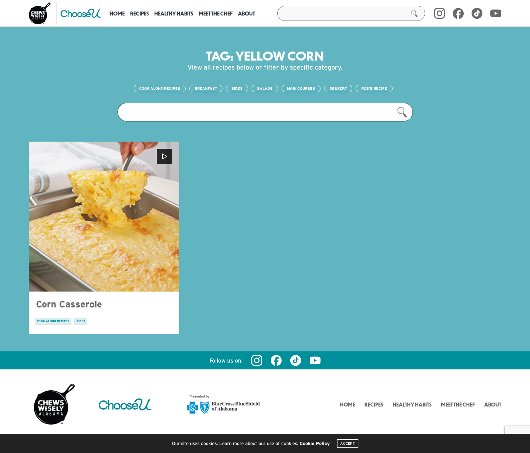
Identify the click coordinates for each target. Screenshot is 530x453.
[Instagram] (439, 13)
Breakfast (206, 88)
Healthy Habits (173, 13)
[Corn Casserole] (104, 217)
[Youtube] (495, 13)
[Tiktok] (295, 360)
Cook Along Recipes (159, 88)
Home (117, 13)
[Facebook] (458, 13)
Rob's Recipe (374, 88)
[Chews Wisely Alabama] (39, 13)
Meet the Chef (216, 13)
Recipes (139, 13)
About (246, 13)
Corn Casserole (69, 304)
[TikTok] (477, 13)
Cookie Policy (315, 443)
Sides (237, 88)
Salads (265, 88)
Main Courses (301, 88)
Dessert (338, 88)
